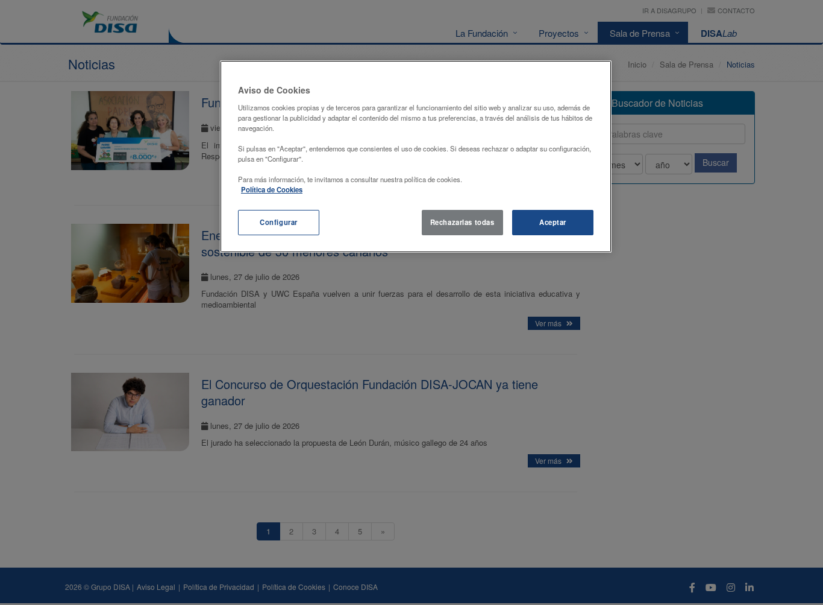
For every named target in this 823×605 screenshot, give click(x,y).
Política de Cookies (271, 189)
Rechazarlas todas (462, 222)
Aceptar (552, 222)
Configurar (279, 222)
